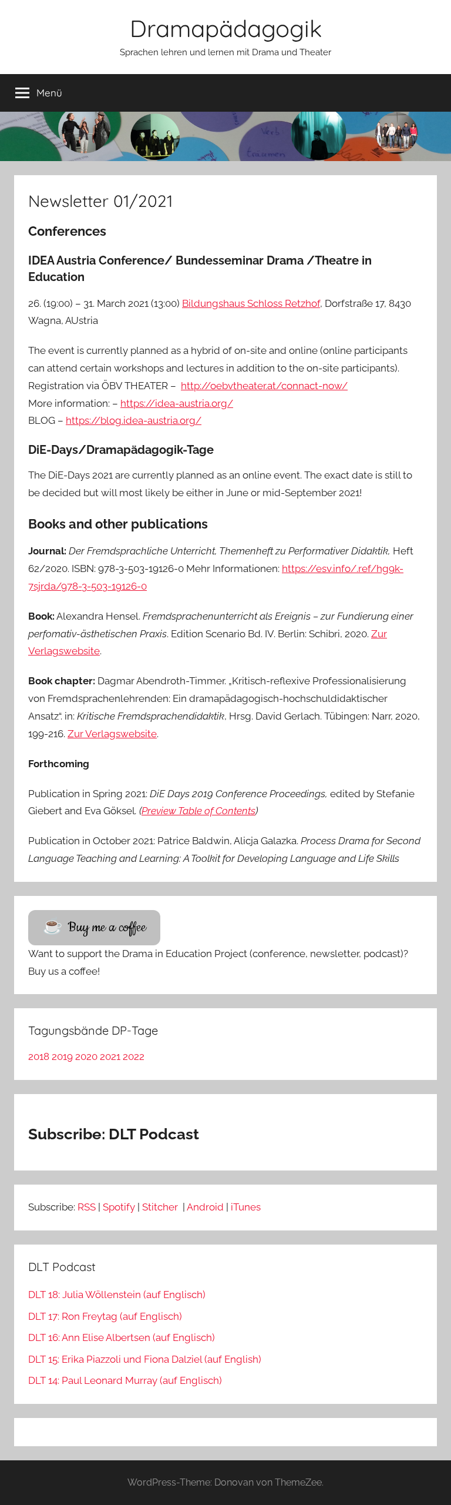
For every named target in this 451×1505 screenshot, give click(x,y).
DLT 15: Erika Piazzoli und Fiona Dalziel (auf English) (144, 1359)
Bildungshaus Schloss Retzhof (251, 303)
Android (205, 1207)
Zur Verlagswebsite (112, 734)
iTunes (246, 1207)
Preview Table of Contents (198, 811)
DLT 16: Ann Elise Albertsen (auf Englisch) (121, 1337)
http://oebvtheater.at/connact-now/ (264, 386)
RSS (87, 1207)
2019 (62, 1056)
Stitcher (161, 1207)
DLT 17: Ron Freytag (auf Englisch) (105, 1316)
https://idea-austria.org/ (176, 403)
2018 (38, 1056)
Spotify (119, 1207)
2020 (86, 1056)
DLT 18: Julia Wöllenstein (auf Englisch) (117, 1294)
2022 (133, 1056)
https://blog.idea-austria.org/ (133, 420)
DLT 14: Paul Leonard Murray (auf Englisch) (125, 1380)
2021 (110, 1056)
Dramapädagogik (226, 28)
